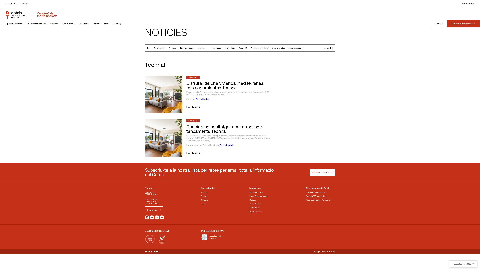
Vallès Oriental (255, 208)
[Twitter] (152, 218)
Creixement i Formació (36, 23)
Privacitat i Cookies (328, 251)
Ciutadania (83, 23)
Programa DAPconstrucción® (316, 196)
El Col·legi (117, 23)
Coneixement (159, 48)
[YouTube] (162, 218)
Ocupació (243, 48)
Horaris (203, 204)
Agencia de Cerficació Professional (318, 200)
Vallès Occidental (256, 211)
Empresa (54, 23)
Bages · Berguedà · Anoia (258, 196)
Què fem (204, 192)
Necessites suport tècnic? (463, 264)
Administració (68, 23)
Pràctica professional (259, 48)
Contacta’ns (24, 4)
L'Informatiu (216, 48)
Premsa (203, 196)
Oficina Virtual (468, 4)
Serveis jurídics (278, 48)
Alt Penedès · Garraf (257, 192)
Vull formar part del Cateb (463, 23)
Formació (172, 48)
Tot (148, 48)
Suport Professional (14, 23)
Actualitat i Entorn (100, 23)
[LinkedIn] (157, 218)
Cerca (438, 24)
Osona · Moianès (255, 204)
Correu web (10, 4)
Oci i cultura (230, 48)
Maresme (253, 200)
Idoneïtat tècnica (187, 48)
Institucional (203, 48)
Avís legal (317, 251)
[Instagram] (147, 218)
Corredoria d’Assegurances (315, 192)
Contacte (204, 200)
